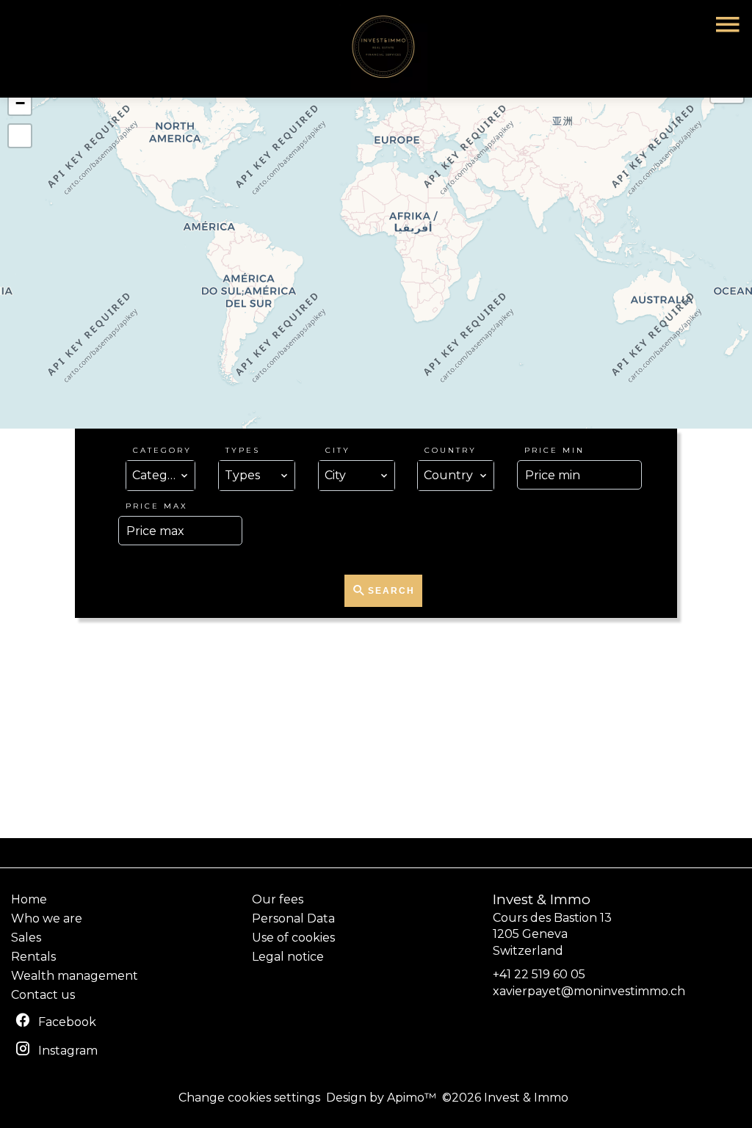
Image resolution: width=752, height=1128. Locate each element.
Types (242, 450)
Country (450, 450)
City (337, 450)
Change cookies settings (249, 1098)
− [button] (20, 103)
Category (162, 450)
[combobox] (160, 475)
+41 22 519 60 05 (539, 974)
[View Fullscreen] (20, 136)
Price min (554, 450)
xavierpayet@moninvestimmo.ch (589, 991)
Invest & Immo (541, 899)
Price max (157, 506)
